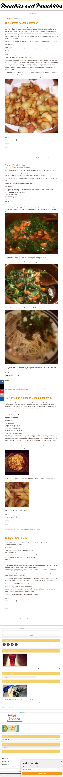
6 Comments (28, 167)
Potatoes (46, 157)
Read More (8, 670)
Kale (50, 388)
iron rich (47, 388)
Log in (3, 755)
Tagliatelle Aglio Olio (16, 537)
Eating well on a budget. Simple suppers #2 (28, 397)
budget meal (21, 618)
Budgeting (13, 388)
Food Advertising (14, 627)
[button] (42, 763)
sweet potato (26, 389)
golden (30, 157)
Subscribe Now (42, 773)
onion (6, 389)
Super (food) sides (15, 165)
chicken (31, 529)
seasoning (10, 389)
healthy (42, 388)
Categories (31, 13)
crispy (27, 157)
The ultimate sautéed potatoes (21, 22)
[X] (2, 386)
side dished (15, 389)
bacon (25, 388)
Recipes (12, 157)
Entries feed (5, 758)
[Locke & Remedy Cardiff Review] (14, 666)
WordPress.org (5, 764)
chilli (31, 388)
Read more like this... (7, 707)
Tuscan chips (8, 480)
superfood (20, 389)
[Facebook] (2, 382)
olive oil (34, 157)
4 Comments (28, 400)
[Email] (2, 395)
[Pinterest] (2, 391)
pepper (42, 157)
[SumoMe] (2, 399)
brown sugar (26, 529)
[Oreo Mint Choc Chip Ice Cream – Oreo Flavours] (14, 697)
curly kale (35, 388)
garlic (39, 388)
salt (50, 157)
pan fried (39, 157)
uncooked (53, 157)
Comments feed (5, 761)
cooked (23, 157)
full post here (12, 704)
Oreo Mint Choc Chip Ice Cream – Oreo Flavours (18, 699)
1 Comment (28, 25)
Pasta (36, 618)
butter (20, 157)
